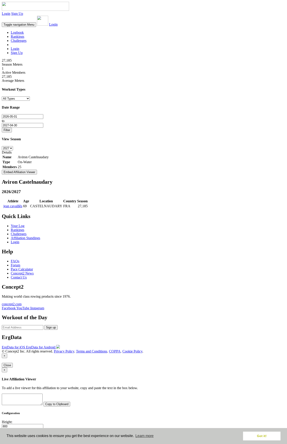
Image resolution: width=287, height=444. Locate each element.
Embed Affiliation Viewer (19, 172)
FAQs (15, 261)
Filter (7, 130)
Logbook (17, 32)
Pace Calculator (22, 269)
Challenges (18, 40)
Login (6, 14)
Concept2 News (22, 273)
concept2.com (12, 304)
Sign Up (17, 14)
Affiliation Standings (25, 238)
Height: (7, 422)
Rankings (17, 36)
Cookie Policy (132, 351)
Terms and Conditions (91, 351)
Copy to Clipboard (56, 404)
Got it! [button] (262, 436)
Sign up (51, 327)
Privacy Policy (64, 351)
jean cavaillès (12, 206)
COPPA (115, 351)
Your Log (17, 226)
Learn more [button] (144, 436)
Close (7, 365)
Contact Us (19, 277)
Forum (15, 265)
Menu (19, 24)
